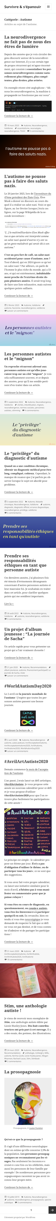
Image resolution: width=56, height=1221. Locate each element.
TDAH (22, 131)
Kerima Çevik (18, 1055)
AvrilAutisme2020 (12, 748)
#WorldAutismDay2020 (27, 686)
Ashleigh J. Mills (42, 1053)
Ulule (22, 673)
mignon (40, 404)
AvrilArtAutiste (33, 954)
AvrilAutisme (36, 745)
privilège (24, 510)
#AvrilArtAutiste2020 (26, 761)
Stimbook (35, 1058)
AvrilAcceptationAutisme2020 (17, 745)
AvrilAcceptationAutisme (36, 742)
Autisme (27, 125)
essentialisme (23, 128)
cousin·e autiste (38, 908)
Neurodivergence (39, 125)
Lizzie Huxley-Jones (33, 1055)
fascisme (16, 308)
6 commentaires (14, 512)
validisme (41, 308)
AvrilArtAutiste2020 (12, 956)
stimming (16, 410)
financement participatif (37, 670)
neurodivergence (11, 131)
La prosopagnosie (22, 1072)
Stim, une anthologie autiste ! (25, 1008)
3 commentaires (37, 131)
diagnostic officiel (21, 507)
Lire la (8, 603)
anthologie (29, 1053)
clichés (20, 404)
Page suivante (52, 1210)
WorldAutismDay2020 (30, 748)
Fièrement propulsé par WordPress (19, 1217)
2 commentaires (14, 1061)
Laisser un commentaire (17, 310)
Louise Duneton (36, 1128)
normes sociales (27, 407)
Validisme (8, 128)
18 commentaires (14, 959)
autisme (7, 308)
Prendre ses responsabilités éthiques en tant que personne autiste (25, 563)
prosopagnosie (37, 1199)
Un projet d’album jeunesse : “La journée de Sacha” (27, 633)
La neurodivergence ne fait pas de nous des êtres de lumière (27, 41)
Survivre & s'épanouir (22, 6)
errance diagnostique (39, 507)
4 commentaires (32, 410)
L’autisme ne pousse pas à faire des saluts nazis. (26, 181)
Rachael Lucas (19, 1058)
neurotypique (32, 919)
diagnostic (8, 507)
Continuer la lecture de (18, 115)
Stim (28, 1058)
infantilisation (30, 404)
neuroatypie (35, 128)
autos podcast (18, 742)
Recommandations (38, 667)
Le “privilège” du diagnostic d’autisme (25, 456)
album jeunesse (11, 670)
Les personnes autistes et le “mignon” (27, 356)
